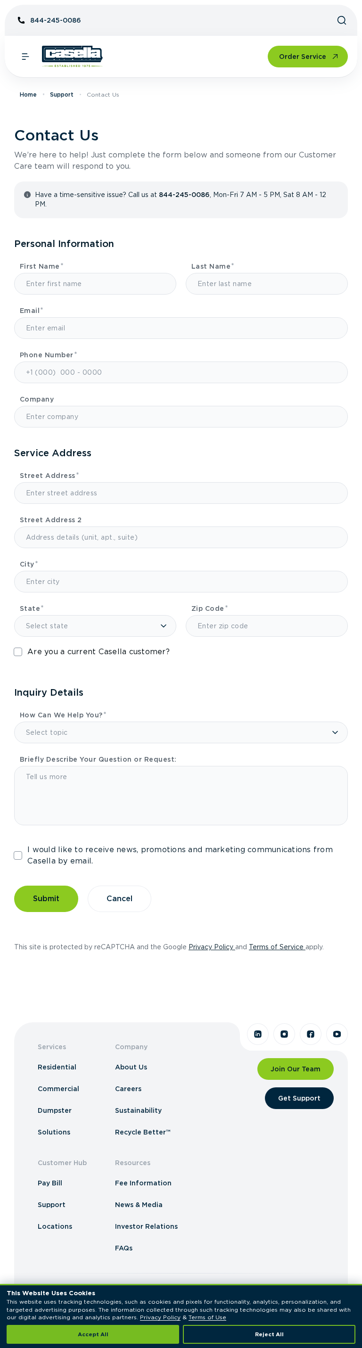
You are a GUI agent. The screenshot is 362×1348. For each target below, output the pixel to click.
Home (28, 94)
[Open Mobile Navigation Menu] (25, 56)
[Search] (342, 20)
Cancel (119, 898)
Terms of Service (277, 947)
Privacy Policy (212, 947)
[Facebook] (310, 1034)
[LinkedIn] (258, 1034)
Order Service (302, 56)
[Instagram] (284, 1034)
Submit (46, 898)
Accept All (93, 1334)
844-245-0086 (55, 20)
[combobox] (183, 493)
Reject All (269, 1334)
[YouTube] (337, 1034)
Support (62, 94)
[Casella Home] (72, 56)
